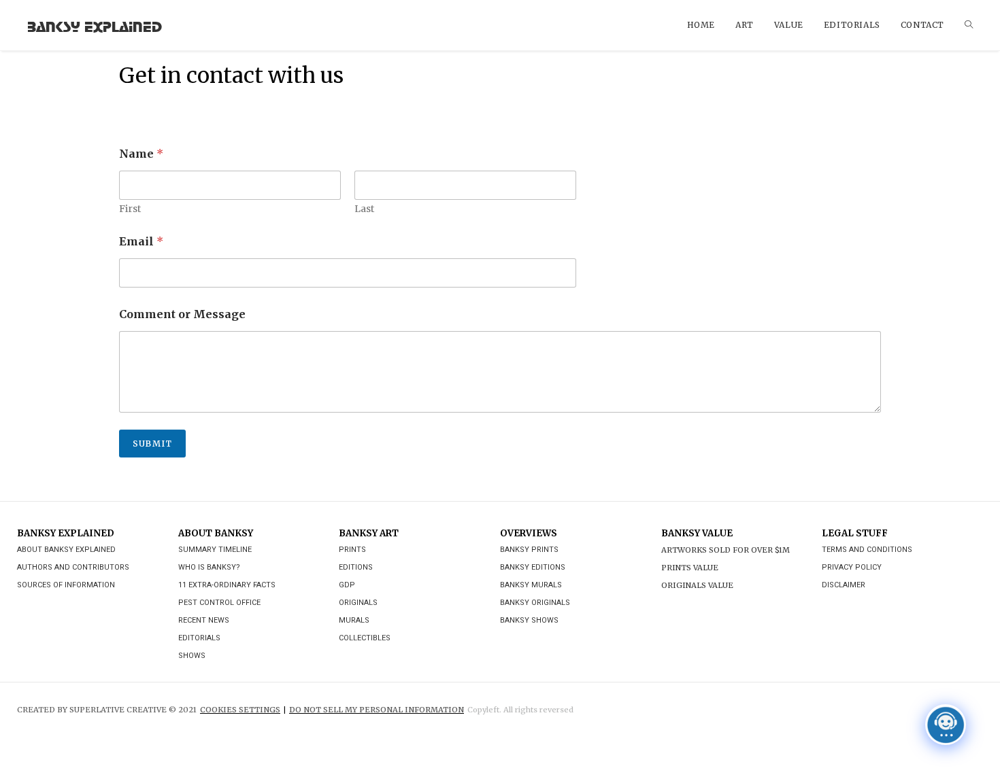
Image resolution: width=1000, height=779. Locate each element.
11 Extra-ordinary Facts (227, 585)
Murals (354, 620)
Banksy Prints (529, 549)
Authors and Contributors (73, 567)
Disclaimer (843, 585)
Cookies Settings (240, 709)
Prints (352, 549)
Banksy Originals (535, 602)
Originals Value (697, 585)
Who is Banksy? (209, 567)
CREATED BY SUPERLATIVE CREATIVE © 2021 (107, 709)
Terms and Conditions (867, 549)
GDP (347, 585)
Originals (358, 602)
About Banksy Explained (66, 549)
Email (141, 241)
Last (364, 209)
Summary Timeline (215, 549)
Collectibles (364, 638)
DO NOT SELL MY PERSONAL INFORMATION (376, 709)
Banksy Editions (532, 567)
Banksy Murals (531, 585)
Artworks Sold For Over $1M (725, 550)
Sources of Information (66, 585)
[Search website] (968, 25)
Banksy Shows (529, 620)
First (130, 209)
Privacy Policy (852, 567)
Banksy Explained (94, 25)
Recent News (203, 620)
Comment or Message (182, 314)
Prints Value (689, 567)
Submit (152, 443)
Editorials (199, 638)
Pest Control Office (219, 602)
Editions (356, 567)
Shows (191, 655)
